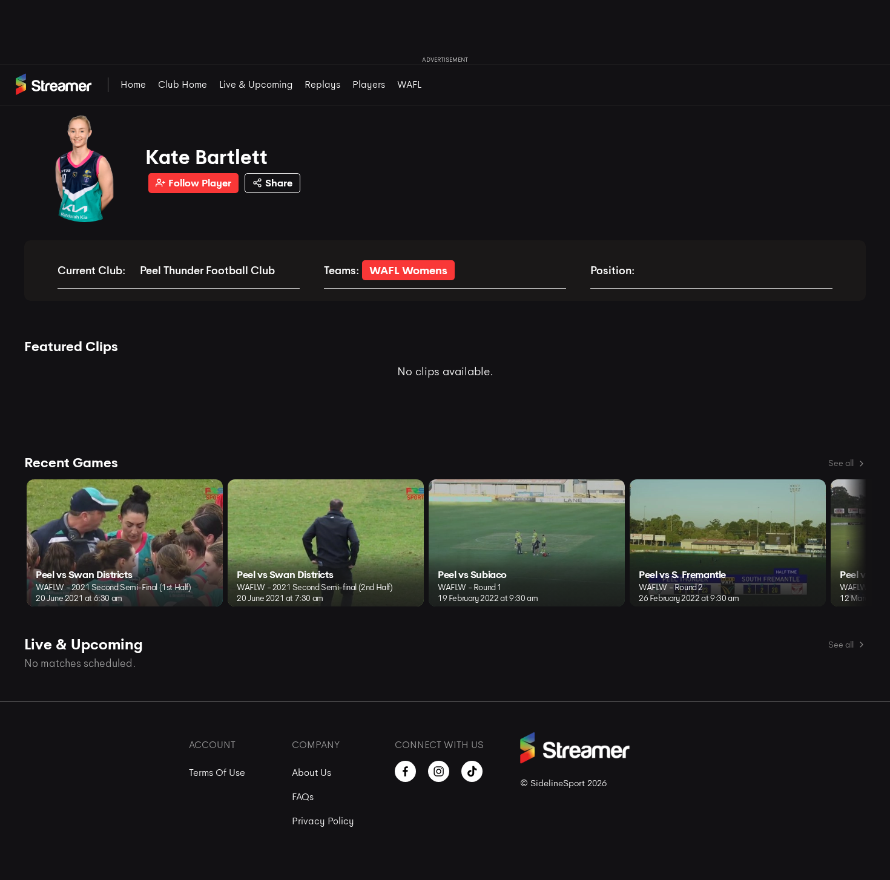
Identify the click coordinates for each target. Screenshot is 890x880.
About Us (311, 772)
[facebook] (405, 771)
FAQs (303, 796)
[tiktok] (472, 771)
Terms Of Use (217, 772)
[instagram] (438, 771)
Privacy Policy (323, 821)
